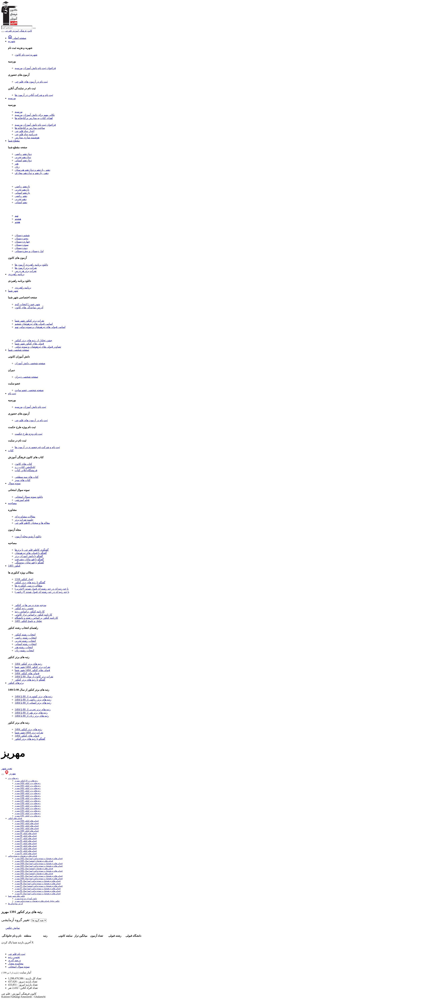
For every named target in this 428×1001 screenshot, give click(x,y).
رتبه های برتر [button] (13, 778)
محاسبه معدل (15, 963)
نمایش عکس (13, 927)
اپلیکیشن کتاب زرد (25, 467)
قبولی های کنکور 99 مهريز (26, 833)
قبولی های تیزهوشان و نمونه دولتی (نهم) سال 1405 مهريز (39, 858)
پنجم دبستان (21, 238)
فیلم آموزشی (22, 500)
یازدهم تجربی (22, 189)
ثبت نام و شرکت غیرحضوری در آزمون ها (37, 447)
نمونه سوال (14, 483)
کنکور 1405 (14, 565)
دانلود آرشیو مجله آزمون (28, 536)
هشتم (18, 218)
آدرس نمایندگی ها (15, 903)
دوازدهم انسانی (23, 160)
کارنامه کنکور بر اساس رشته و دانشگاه (36, 617)
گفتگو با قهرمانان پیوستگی (29, 562)
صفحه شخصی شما (18, 349)
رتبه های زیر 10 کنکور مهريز (26, 781)
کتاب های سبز (22, 480)
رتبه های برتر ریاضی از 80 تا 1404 (33, 699)
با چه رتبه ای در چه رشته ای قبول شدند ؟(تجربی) (42, 588)
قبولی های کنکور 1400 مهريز (27, 831)
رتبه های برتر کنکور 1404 (28, 663)
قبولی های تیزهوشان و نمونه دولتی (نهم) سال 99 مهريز (38, 881)
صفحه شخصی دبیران (26, 376)
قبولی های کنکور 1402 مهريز (27, 826)
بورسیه (12, 98)
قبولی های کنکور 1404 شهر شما (32, 670)
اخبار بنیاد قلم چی (24, 131)
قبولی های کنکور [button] (15, 818)
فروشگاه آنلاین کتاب (26, 470)
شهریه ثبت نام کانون (26, 54)
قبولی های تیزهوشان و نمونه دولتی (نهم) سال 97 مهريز (38, 888)
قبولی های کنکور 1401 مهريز (27, 828)
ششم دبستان (22, 235)
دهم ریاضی (21, 196)
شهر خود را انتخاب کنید (27, 304)
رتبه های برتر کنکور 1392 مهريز (28, 813)
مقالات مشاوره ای (25, 516)
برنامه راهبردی (16, 274)
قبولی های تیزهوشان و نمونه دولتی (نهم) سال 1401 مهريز (39, 876)
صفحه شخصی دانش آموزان (30, 363)
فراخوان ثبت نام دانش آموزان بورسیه (35, 68)
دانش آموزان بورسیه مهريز (26, 898)
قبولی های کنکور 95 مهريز (26, 843)
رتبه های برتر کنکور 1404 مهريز (28, 783)
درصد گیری (14, 960)
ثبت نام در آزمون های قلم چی (31, 81)
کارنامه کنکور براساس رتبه (30, 611)
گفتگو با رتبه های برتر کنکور (30, 582)
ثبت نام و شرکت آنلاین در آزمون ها (34, 95)
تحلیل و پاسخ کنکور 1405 (28, 621)
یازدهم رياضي (22, 186)
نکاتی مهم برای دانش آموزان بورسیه (35, 114)
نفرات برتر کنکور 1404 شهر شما (32, 667)
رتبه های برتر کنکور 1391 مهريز (28, 816)
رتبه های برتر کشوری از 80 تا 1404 (33, 696)
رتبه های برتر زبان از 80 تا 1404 (32, 715)
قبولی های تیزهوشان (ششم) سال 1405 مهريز (34, 861)
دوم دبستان (21, 248)
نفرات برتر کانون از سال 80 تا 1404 (34, 676)
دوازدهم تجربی (23, 157)
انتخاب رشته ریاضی (25, 637)
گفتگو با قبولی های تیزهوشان (31, 553)
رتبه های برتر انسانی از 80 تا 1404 (33, 702)
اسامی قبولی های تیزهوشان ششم (34, 323)
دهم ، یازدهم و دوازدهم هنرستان (32, 169)
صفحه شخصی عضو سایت (29, 390)
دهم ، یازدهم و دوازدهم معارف (31, 173)
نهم (16, 215)
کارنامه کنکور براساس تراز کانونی (33, 614)
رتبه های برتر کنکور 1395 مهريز (28, 806)
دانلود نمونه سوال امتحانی (29, 496)
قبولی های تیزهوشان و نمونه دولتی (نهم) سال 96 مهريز (38, 891)
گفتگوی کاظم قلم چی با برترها (32, 549)
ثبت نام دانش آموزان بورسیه (30, 406)
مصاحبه (12, 503)
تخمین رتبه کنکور (24, 608)
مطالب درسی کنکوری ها (28, 585)
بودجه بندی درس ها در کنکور (30, 605)
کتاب (11, 450)
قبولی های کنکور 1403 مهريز (27, 823)
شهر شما (13, 290)
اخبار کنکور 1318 (24, 579)
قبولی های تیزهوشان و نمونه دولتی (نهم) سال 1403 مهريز (39, 866)
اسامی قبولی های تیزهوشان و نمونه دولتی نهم (40, 327)
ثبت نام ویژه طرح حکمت (28, 433)
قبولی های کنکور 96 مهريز (26, 841)
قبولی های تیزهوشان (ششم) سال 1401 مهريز (34, 873)
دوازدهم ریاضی (23, 154)
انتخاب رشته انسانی (25, 644)
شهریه (11, 41)
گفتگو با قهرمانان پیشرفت (29, 559)
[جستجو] (34, 28)
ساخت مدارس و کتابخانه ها (30, 128)
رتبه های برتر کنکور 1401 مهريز (28, 791)
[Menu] (2, 31)
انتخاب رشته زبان (24, 650)
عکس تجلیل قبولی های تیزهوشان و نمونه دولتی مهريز (37, 901)
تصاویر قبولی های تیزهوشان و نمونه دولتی (38, 346)
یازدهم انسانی (22, 192)
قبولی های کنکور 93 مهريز (26, 848)
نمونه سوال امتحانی (19, 966)
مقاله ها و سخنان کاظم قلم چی (32, 522)
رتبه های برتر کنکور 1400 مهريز (28, 793)
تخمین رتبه (14, 957)
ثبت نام (12, 393)
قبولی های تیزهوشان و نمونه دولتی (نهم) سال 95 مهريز (38, 893)
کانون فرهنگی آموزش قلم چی (18, 31)
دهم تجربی (20, 199)
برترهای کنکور (16, 682)
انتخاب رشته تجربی (25, 640)
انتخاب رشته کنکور (25, 634)
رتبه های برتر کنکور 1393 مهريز (28, 811)
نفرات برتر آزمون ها (26, 267)
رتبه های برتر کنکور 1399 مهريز (28, 796)
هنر (16, 163)
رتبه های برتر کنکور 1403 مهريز (28, 786)
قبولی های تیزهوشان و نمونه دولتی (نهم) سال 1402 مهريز (39, 871)
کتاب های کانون (23, 463)
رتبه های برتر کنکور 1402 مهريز (28, 788)
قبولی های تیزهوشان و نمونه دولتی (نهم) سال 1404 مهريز (39, 863)
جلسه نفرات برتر (24, 519)
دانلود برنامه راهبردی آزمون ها (31, 264)
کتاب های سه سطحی (26, 477)
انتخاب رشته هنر (24, 647)
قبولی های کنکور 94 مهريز (26, 846)
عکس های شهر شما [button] (16, 896)
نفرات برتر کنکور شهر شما (29, 320)
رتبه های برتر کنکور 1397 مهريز (28, 801)
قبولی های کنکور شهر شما (29, 343)
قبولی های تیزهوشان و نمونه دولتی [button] (22, 856)
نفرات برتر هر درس (25, 271)
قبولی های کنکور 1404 (27, 673)
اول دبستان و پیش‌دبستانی (29, 251)
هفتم (17, 222)
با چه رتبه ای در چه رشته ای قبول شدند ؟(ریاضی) (42, 592)
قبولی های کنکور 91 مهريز (26, 853)
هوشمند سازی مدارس (27, 137)
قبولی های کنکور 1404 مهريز (27, 821)
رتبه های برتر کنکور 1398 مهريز (28, 798)
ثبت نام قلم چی (16, 954)
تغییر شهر (6, 768)
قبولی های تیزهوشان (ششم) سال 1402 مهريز (34, 868)
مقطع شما (14, 140)
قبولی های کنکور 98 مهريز (26, 836)
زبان (17, 166)
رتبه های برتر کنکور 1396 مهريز (28, 803)
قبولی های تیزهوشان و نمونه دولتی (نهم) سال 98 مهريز (38, 883)
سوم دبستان (21, 244)
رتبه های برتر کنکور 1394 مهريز (28, 808)
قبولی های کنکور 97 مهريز (26, 838)
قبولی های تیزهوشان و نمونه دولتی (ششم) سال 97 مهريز (39, 886)
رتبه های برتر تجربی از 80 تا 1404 (33, 709)
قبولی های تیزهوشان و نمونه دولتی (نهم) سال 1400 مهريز (39, 878)
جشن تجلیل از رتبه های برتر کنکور (33, 340)
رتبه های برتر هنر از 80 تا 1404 (31, 712)
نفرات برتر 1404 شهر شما (29, 732)
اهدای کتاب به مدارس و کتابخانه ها (34, 118)
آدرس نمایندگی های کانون (29, 307)
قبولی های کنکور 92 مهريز (26, 851)
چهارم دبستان (22, 241)
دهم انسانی (21, 202)
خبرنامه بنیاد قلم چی (26, 134)
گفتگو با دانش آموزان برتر (29, 556)
